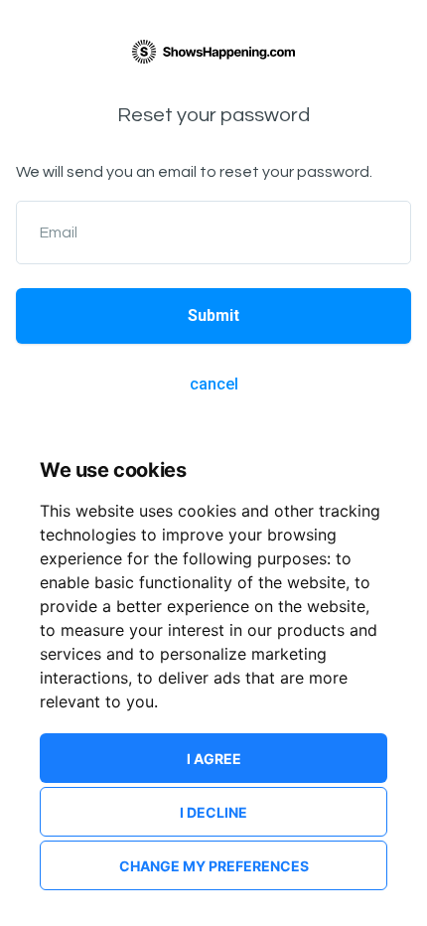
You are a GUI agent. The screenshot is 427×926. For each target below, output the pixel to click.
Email (58, 232)
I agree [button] (214, 758)
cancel (214, 384)
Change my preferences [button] (214, 865)
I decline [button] (213, 812)
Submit (213, 315)
